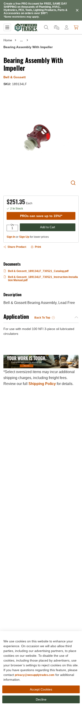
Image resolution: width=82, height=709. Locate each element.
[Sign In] (66, 27)
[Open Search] (46, 27)
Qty (12, 225)
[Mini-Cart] (76, 27)
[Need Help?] (56, 27)
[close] (77, 10)
